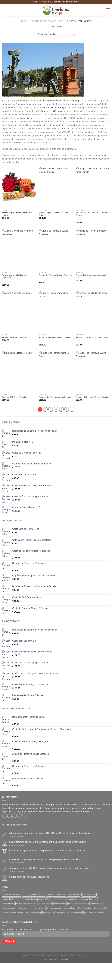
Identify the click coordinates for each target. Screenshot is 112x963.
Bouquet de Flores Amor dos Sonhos (55, 397)
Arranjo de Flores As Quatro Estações (55, 275)
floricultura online (100, 908)
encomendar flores (28, 899)
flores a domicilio (9, 908)
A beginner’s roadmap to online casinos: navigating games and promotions (45, 859)
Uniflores (76, 121)
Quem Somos (53, 955)
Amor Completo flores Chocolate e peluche (17, 214)
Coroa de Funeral (89, 895)
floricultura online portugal (13, 912)
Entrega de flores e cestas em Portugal (62, 100)
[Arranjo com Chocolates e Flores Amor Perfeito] (93, 187)
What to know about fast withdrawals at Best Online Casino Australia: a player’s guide (50, 833)
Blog (86, 955)
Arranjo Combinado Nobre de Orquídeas (14, 276)
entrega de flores (44, 899)
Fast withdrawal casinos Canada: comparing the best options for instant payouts (47, 842)
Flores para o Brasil (71, 955)
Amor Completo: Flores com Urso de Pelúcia (55, 214)
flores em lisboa (25, 908)
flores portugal (69, 908)
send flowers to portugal (93, 912)
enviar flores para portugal (78, 903)
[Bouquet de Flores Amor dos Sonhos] (56, 371)
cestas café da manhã (11, 895)
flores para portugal (53, 908)
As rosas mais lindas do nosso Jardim (92, 337)
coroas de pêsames (10, 899)
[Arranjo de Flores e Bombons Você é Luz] (93, 249)
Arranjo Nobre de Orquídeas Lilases (54, 337)
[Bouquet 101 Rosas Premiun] (19, 371)
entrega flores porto (24, 903)
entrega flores (8, 903)
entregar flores (60, 903)
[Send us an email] (19, 815)
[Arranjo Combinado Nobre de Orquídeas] (19, 249)
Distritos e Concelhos (47, 21)
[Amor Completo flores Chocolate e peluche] (19, 187)
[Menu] (3, 10)
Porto (71, 21)
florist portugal (76, 912)
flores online (39, 908)
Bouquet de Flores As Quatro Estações (92, 397)
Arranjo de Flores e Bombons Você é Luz (92, 276)
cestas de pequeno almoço (33, 895)
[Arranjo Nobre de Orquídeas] (19, 311)
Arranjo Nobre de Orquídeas (14, 337)
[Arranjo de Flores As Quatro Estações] (56, 249)
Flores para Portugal (34, 955)
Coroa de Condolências (56, 895)
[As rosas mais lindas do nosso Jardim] (93, 311)
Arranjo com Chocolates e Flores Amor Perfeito (92, 214)
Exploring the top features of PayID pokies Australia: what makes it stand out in (47, 850)
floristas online (62, 912)
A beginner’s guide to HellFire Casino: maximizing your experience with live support (49, 868)
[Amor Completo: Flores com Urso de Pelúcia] (56, 187)
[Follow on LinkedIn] (24, 815)
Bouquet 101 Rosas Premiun (14, 397)
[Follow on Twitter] (14, 815)
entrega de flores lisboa (89, 899)
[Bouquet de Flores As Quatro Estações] (93, 371)
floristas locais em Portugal (53, 107)
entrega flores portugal (43, 903)
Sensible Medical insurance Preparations (29, 877)
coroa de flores (74, 895)
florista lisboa (48, 912)
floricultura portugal (33, 912)
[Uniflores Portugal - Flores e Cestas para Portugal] (56, 10)
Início (24, 21)
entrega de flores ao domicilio (65, 899)
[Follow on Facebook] (4, 815)
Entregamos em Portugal (50, 111)
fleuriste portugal (97, 903)
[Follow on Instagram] (9, 815)
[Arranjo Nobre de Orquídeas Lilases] (56, 311)
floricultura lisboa (84, 908)
